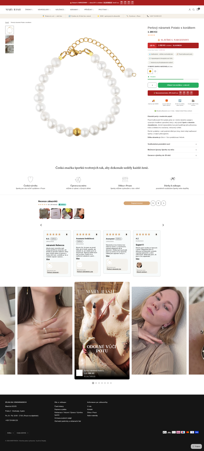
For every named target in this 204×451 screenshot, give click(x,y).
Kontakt (90, 409)
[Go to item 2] (56, 213)
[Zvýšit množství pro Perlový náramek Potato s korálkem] (155, 85)
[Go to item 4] (79, 213)
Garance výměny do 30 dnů (159, 155)
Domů (7, 22)
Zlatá (150, 71)
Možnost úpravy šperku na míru (161, 150)
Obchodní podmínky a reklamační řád (68, 421)
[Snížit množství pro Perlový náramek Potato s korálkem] (149, 85)
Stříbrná (155, 71)
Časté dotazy (59, 406)
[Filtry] (158, 203)
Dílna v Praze (92, 412)
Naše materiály (92, 415)
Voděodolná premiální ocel (159, 144)
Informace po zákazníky (97, 402)
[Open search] (153, 203)
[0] (197, 9)
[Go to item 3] (67, 213)
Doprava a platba (60, 409)
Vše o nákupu (60, 402)
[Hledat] (193, 9)
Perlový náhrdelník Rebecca (94, 371)
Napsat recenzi (137, 203)
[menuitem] (30, 9)
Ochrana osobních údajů (63, 418)
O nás (89, 406)
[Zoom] (137, 30)
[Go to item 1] (44, 213)
